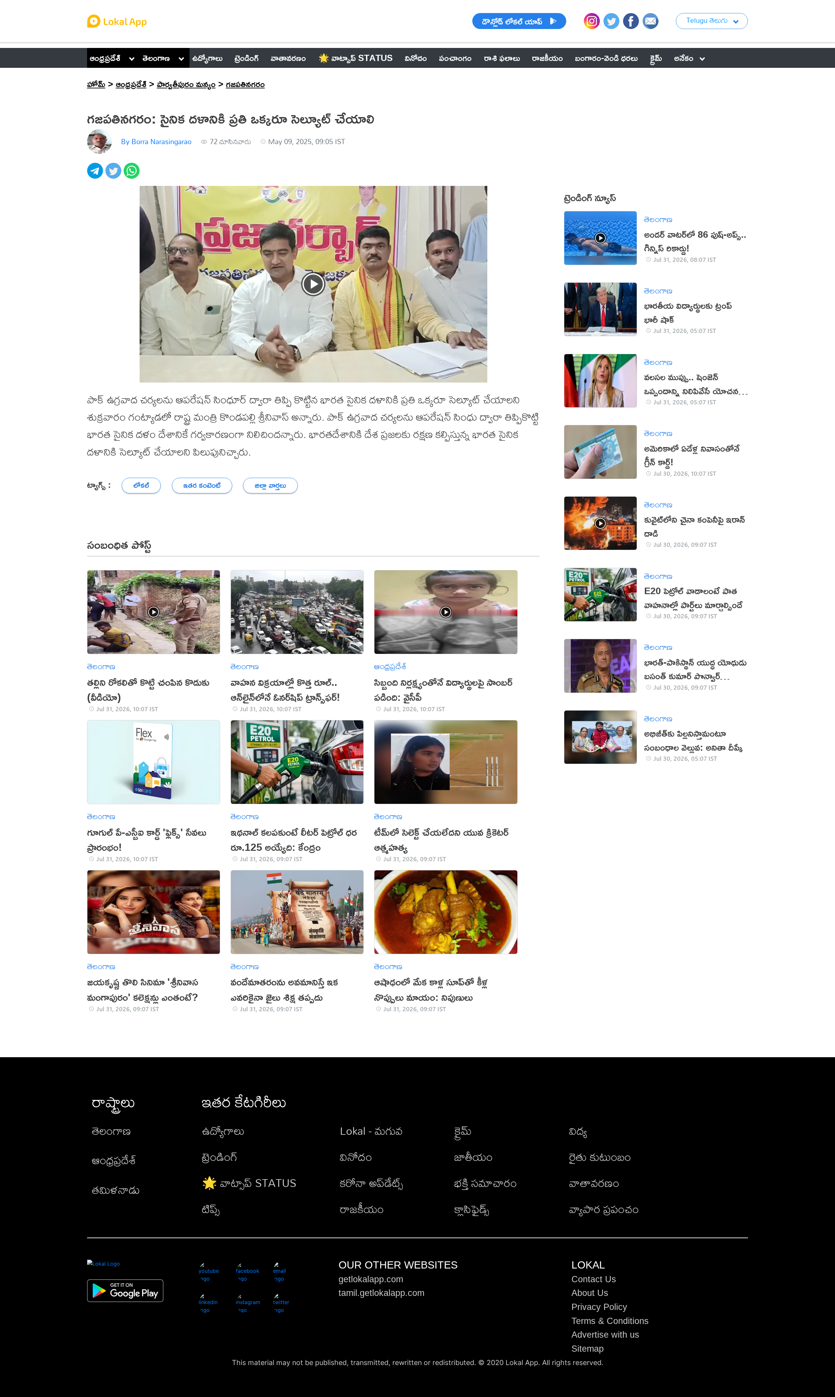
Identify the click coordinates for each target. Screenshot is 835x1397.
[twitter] (114, 174)
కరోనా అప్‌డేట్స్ (371, 1183)
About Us (589, 1293)
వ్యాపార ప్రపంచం (604, 1209)
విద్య (578, 1130)
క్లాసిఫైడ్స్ (471, 1209)
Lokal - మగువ (371, 1130)
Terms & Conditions (610, 1321)
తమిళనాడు (116, 1190)
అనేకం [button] (683, 58)
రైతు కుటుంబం (600, 1157)
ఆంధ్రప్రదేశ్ (105, 58)
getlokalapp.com (371, 1279)
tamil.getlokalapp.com (381, 1293)
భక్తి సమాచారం (485, 1183)
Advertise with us (605, 1335)
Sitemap (587, 1349)
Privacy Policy (599, 1307)
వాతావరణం (594, 1183)
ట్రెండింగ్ (219, 1157)
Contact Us (593, 1279)
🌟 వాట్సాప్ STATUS (249, 1183)
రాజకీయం (362, 1209)
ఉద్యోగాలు (223, 1130)
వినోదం (356, 1157)
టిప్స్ (211, 1209)
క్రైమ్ (463, 1130)
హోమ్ (96, 84)
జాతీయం (473, 1157)
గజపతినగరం (245, 84)
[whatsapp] (133, 174)
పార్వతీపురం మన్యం (186, 84)
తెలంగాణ (156, 58)
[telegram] (96, 174)
